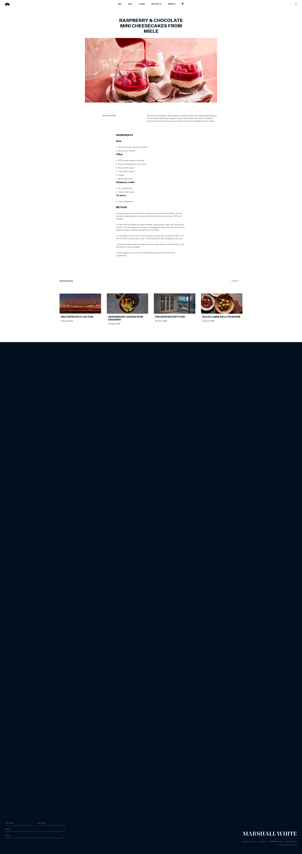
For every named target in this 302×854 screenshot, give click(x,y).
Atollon (294, 841)
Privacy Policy (262, 841)
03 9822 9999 (10, 842)
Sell (130, 4)
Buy (120, 4)
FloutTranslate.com (291, 844)
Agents (171, 4)
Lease (142, 4)
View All (234, 281)
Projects (156, 4)
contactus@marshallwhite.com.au (18, 845)
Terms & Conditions (249, 841)
